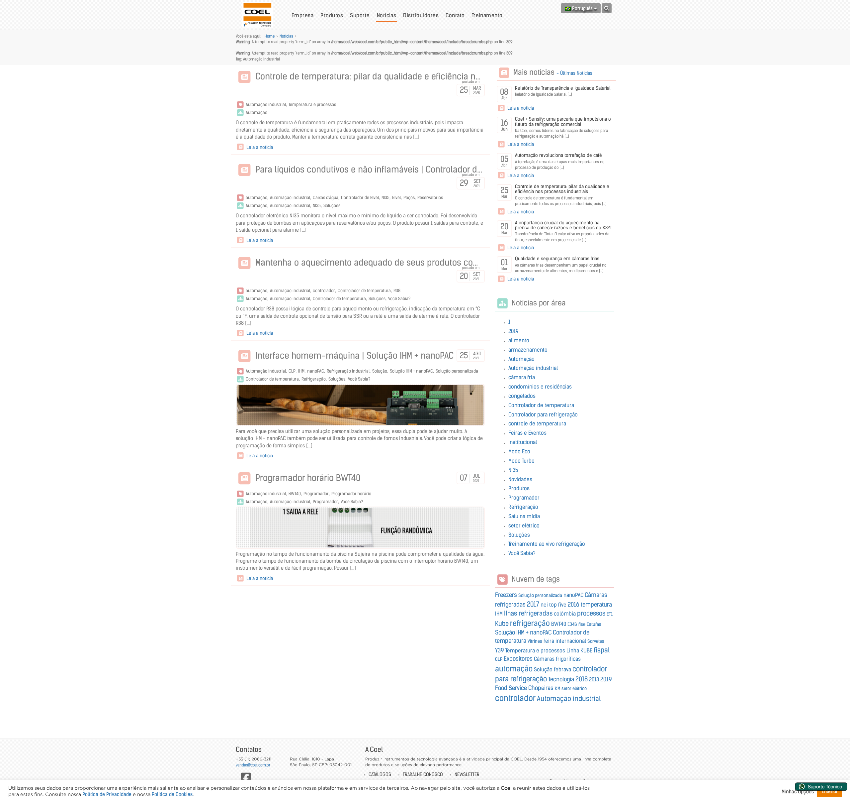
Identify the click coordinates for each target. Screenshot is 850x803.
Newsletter (467, 774)
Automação (256, 112)
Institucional (522, 442)
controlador (324, 290)
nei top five (553, 604)
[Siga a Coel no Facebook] (246, 778)
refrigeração (530, 623)
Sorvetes (595, 641)
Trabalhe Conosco (423, 774)
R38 (396, 290)
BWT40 (295, 494)
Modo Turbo (521, 460)
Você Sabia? (399, 298)
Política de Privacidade (106, 794)
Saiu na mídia (524, 516)
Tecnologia (561, 679)
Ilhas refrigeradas (528, 613)
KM (557, 688)
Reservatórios (430, 197)
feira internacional (565, 640)
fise (581, 624)
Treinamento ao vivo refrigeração (546, 543)
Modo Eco (519, 451)
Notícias (386, 15)
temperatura (596, 604)
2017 (533, 604)
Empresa (302, 15)
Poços (409, 197)
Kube (502, 624)
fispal (602, 650)
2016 (573, 604)
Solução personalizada (457, 371)
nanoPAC (315, 371)
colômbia (565, 613)
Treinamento (487, 15)
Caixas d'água (325, 197)
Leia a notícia (259, 147)
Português (582, 8)
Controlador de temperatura (364, 290)
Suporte (360, 15)
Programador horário (351, 494)
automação (256, 197)
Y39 (499, 650)
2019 (513, 331)
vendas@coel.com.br (253, 764)
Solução (379, 371)
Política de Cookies (172, 794)
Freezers (506, 595)
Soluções (331, 205)
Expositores (518, 658)
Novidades (520, 479)
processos (591, 613)
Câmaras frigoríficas (557, 658)
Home (270, 36)
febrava (562, 669)
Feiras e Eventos (527, 432)
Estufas (594, 624)
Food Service (511, 688)
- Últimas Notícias (574, 73)
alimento (518, 340)
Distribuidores (421, 15)
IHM (301, 371)
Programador (316, 494)
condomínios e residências (540, 386)
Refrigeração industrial (348, 371)
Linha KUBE (579, 650)
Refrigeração (313, 379)
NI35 (385, 197)
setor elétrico (524, 525)
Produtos (331, 15)
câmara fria (521, 377)
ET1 (610, 614)
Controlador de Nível (360, 197)
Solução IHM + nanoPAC (411, 371)
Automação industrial (266, 104)
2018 (581, 679)
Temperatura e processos (312, 104)
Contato (455, 15)
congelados (522, 396)
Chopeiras (540, 688)
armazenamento (528, 349)
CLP (292, 371)
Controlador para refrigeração (543, 414)
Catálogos (380, 774)
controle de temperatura (537, 423)
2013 (594, 679)
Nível (396, 197)
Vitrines (535, 641)
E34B (572, 624)
